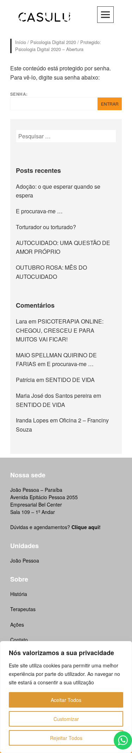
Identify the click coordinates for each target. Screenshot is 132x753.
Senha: (19, 94)
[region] (66, 697)
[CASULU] (44, 16)
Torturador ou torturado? (46, 227)
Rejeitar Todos (66, 737)
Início (20, 42)
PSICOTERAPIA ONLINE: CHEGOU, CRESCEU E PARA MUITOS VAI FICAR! (59, 330)
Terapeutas (23, 609)
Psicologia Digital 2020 (53, 42)
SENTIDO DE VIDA (70, 380)
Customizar (66, 718)
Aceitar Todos (66, 699)
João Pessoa (24, 560)
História (18, 593)
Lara (21, 321)
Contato (19, 639)
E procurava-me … (39, 211)
